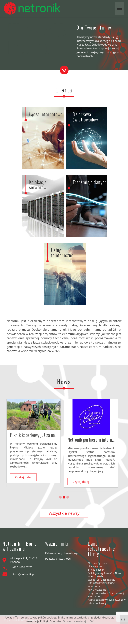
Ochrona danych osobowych (62, 553)
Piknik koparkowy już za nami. (35, 434)
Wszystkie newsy (64, 513)
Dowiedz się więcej (74, 621)
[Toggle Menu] (119, 8)
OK (92, 621)
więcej (31, 163)
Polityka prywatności (58, 558)
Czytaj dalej (23, 477)
